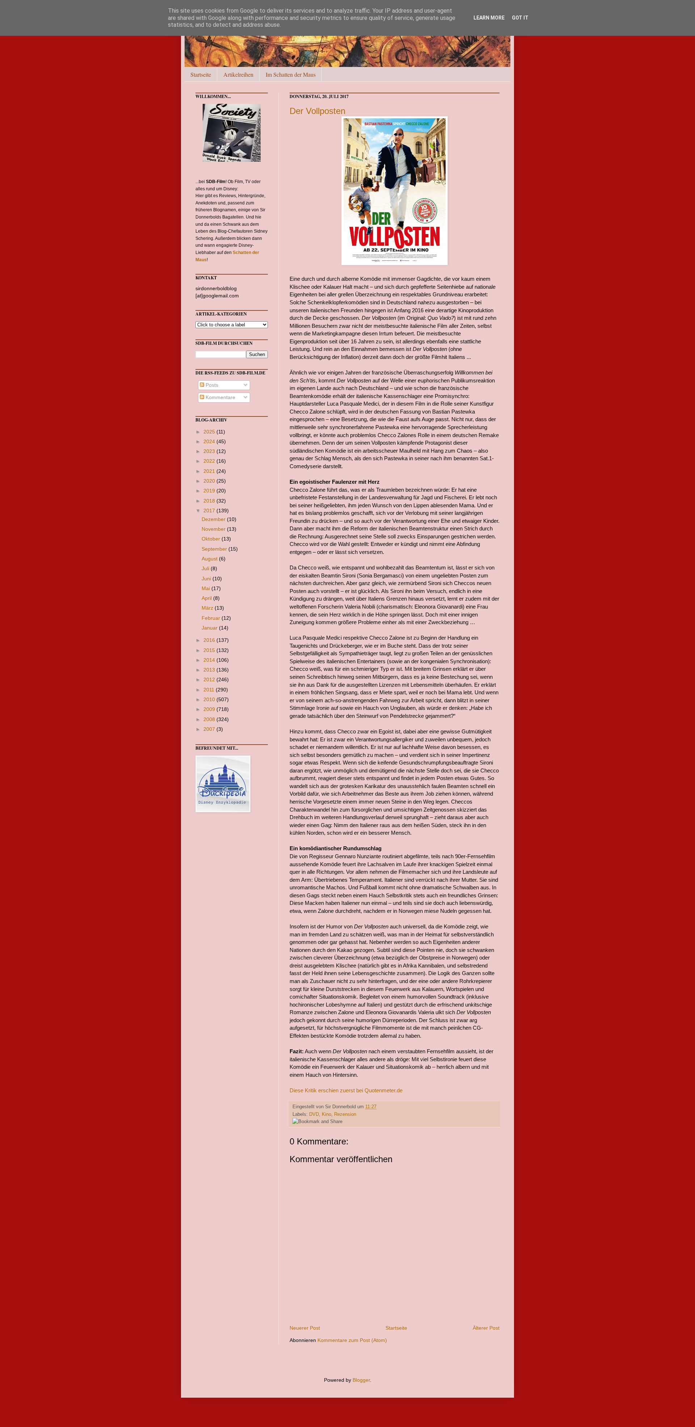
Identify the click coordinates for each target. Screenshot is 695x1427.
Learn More (489, 18)
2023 (209, 451)
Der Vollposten (317, 111)
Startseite (200, 74)
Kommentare (219, 397)
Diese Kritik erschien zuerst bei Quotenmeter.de (346, 1090)
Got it (520, 18)
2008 (209, 719)
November (214, 529)
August (210, 559)
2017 (209, 510)
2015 (209, 650)
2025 (209, 432)
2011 (209, 690)
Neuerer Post (305, 1328)
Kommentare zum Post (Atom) (352, 1340)
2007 (209, 729)
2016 (209, 640)
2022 (209, 461)
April (207, 598)
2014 (209, 660)
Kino (326, 1114)
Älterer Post (486, 1328)
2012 (209, 679)
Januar (210, 628)
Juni (207, 578)
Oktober (212, 539)
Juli (206, 568)
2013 (209, 670)
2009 (209, 709)
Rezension (345, 1114)
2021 (209, 471)
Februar (212, 618)
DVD (314, 1114)
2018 (209, 501)
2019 (209, 491)
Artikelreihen (238, 74)
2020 (209, 481)
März (208, 608)
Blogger (361, 1380)
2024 (209, 441)
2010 (209, 699)
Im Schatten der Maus (291, 74)
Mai (206, 588)
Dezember (214, 519)
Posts (211, 385)
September (215, 549)
